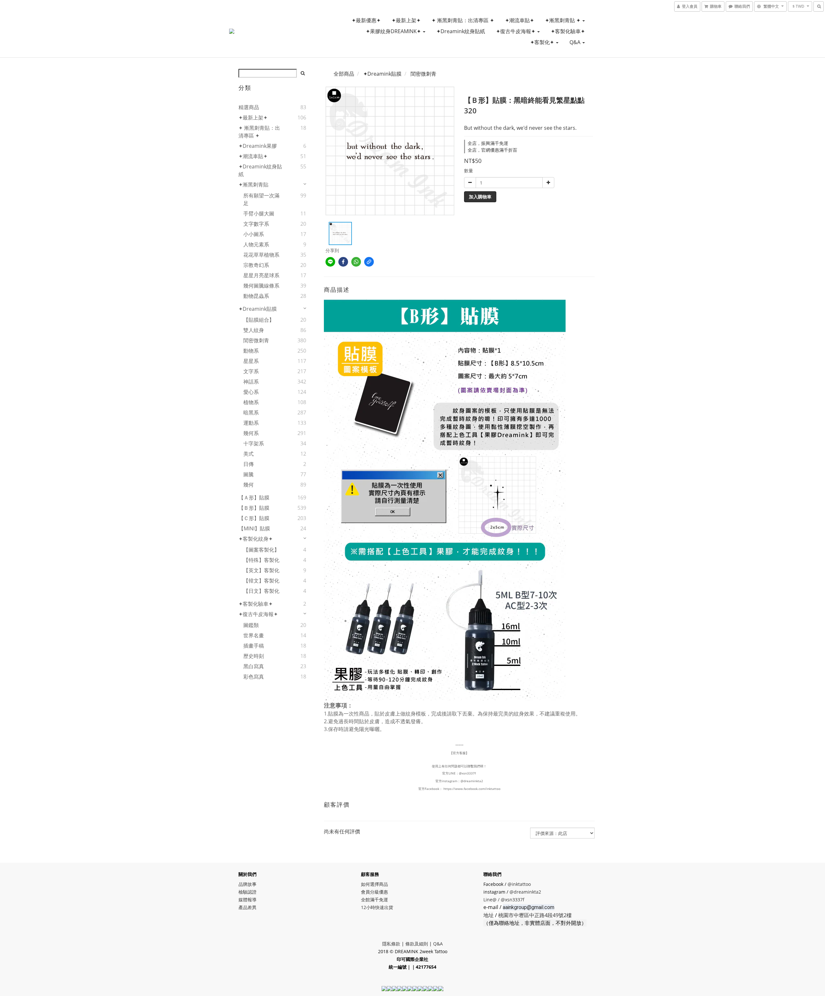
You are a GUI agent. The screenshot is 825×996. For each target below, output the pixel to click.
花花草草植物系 (261, 254)
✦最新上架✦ (406, 20)
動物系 (251, 350)
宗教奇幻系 (256, 265)
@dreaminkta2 (472, 781)
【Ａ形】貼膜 (253, 497)
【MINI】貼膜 (254, 528)
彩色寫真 (253, 676)
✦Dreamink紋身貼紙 (460, 31)
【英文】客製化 (261, 570)
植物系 (251, 402)
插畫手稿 (253, 645)
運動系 (251, 422)
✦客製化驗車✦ (568, 31)
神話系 (251, 381)
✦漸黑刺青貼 (253, 184)
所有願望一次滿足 (261, 199)
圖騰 (248, 474)
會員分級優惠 (374, 892)
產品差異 (247, 907)
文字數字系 (256, 223)
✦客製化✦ (542, 42)
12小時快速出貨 (377, 907)
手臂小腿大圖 (258, 213)
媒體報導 (247, 899)
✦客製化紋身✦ (255, 538)
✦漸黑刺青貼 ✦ (563, 20)
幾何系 (251, 433)
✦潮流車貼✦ (519, 20)
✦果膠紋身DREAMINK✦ (394, 31)
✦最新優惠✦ (366, 20)
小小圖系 (253, 234)
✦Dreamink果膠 (257, 145)
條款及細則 (416, 944)
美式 (248, 453)
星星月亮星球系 (261, 275)
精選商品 (248, 107)
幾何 (248, 484)
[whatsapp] (356, 262)
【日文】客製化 (261, 590)
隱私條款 (391, 944)
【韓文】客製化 (261, 580)
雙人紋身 (253, 330)
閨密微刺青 (256, 340)
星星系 (251, 361)
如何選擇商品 (374, 884)
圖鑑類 (251, 625)
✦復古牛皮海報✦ (516, 31)
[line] (330, 262)
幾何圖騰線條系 (261, 285)
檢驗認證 (247, 892)
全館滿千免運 (374, 899)
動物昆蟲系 (256, 295)
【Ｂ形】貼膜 (253, 507)
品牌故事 (247, 884)
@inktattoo (519, 884)
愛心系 (251, 391)
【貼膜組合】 (258, 319)
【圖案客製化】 (261, 549)
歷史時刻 (253, 655)
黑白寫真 (253, 666)
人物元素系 (256, 244)
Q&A (575, 42)
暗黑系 (251, 412)
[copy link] (369, 262)
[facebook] (343, 262)
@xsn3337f (468, 773)
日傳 (248, 464)
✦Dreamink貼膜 (257, 308)
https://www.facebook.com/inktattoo (471, 788)
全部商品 (344, 73)
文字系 (251, 371)
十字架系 (253, 443)
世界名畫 (253, 635)
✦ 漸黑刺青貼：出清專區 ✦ (463, 20)
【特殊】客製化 (261, 560)
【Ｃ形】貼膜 (253, 518)
